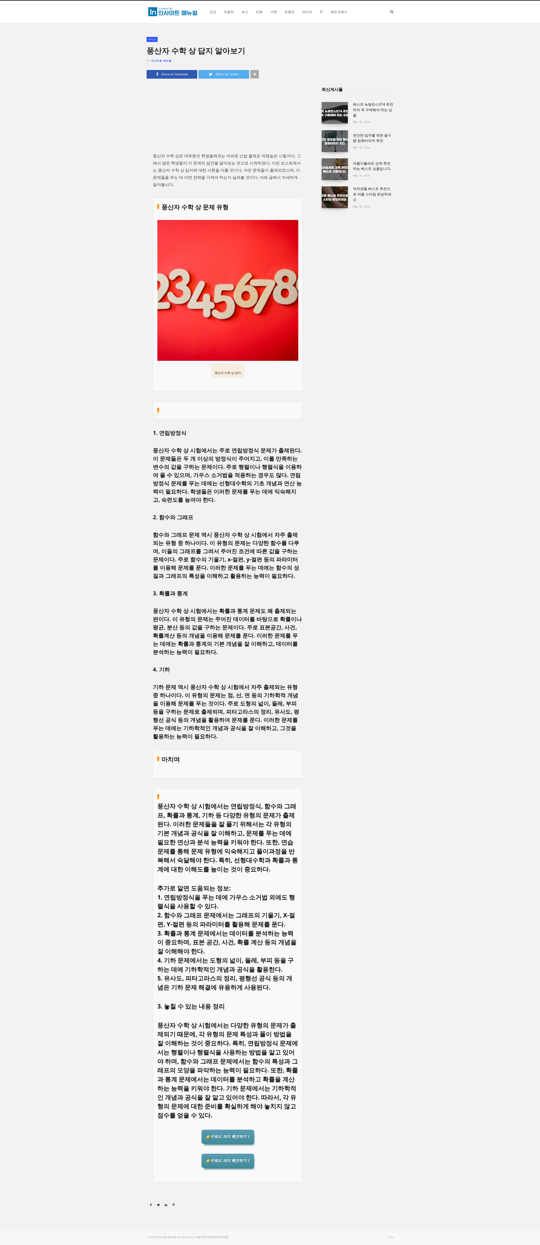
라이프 (152, 39)
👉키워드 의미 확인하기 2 (228, 1161)
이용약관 (200, 1237)
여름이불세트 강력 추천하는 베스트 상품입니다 (371, 166)
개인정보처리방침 (217, 1237)
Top (390, 1237)
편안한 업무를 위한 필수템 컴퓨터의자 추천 (372, 138)
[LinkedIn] (166, 1204)
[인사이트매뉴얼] (173, 12)
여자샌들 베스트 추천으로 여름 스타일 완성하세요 (372, 194)
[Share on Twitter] (158, 1204)
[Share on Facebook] (150, 1204)
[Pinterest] (173, 1204)
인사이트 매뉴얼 (161, 60)
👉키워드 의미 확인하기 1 (228, 1137)
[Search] (391, 11)
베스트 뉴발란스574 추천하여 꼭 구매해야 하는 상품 (373, 110)
